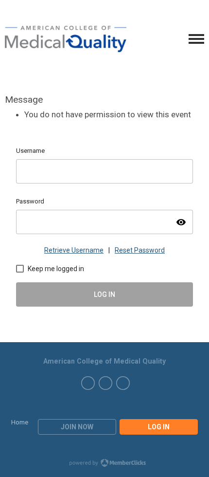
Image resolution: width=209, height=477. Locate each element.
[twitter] (88, 383)
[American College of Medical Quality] (65, 39)
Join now (77, 427)
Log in (159, 427)
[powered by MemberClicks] (104, 464)
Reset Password (140, 250)
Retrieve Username (74, 250)
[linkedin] (123, 383)
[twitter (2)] (105, 383)
